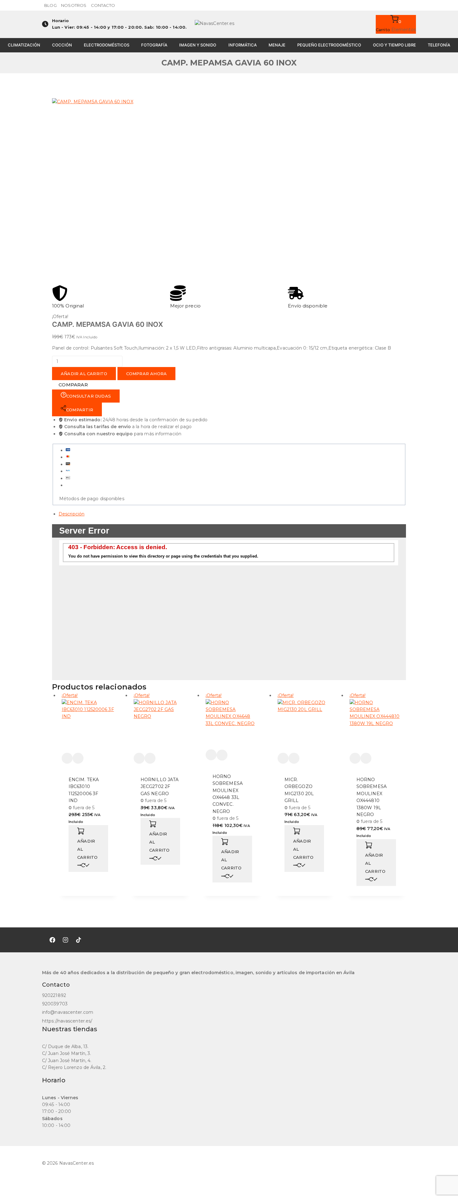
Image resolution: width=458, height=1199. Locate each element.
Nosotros (73, 5)
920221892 (54, 995)
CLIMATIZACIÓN (24, 44)
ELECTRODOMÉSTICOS (106, 44)
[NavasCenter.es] (229, 24)
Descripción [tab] (71, 514)
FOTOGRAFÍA (154, 44)
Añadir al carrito (84, 373)
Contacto (103, 5)
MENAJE (277, 44)
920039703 (55, 1004)
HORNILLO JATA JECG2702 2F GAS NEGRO (160, 786)
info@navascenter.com (67, 1012)
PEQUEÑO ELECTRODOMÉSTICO (329, 44)
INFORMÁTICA (242, 44)
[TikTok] (78, 939)
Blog (50, 5)
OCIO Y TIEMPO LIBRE (394, 44)
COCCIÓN (62, 44)
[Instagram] (65, 939)
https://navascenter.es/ (67, 1021)
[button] (88, 848)
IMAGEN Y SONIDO (197, 44)
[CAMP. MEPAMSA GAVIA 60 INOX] (145, 191)
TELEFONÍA (439, 44)
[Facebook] (52, 939)
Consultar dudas (88, 396)
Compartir (79, 409)
